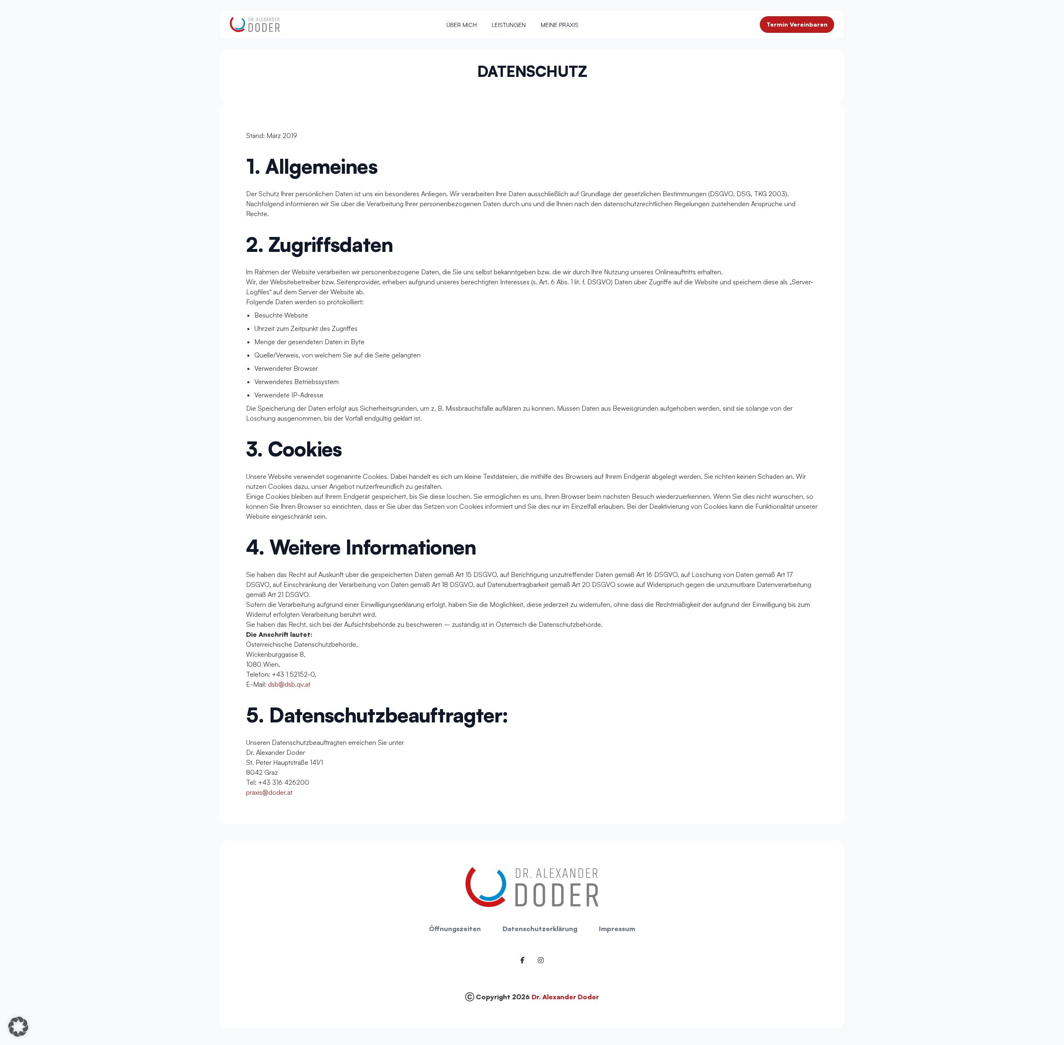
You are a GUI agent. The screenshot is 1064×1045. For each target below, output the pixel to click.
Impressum (617, 928)
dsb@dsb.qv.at (289, 684)
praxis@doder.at (269, 792)
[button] (18, 1026)
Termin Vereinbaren (797, 24)
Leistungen (509, 24)
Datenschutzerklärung (539, 928)
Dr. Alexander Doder (565, 997)
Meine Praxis (560, 24)
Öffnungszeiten (455, 928)
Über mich (461, 24)
